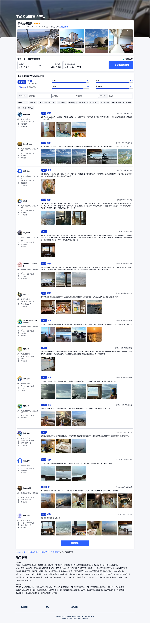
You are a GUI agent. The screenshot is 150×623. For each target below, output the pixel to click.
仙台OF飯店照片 (109, 590)
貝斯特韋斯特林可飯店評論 (63, 565)
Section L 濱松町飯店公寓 (122, 574)
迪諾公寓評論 (96, 565)
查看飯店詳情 (63, 27)
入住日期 (22, 64)
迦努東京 (71, 577)
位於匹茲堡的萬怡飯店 (78, 587)
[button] (136, 3)
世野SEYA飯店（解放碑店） (108, 577)
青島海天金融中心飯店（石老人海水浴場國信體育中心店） (48, 577)
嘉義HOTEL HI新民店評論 (116, 587)
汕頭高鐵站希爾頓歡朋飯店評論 (70, 590)
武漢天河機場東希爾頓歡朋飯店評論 (60, 574)
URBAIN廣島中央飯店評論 (24, 568)
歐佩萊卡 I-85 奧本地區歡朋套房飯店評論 (101, 568)
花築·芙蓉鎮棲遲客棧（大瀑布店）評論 (45, 590)
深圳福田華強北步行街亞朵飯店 (102, 574)
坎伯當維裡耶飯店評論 (23, 571)
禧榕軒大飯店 (123, 577)
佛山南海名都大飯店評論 (45, 565)
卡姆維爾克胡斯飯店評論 (39, 571)
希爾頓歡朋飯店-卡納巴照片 (49, 593)
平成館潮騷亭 (55, 552)
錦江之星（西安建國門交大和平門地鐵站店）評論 (31, 574)
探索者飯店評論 (61, 568)
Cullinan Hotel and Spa (23, 580)
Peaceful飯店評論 (118, 571)
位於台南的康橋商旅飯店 (44, 587)
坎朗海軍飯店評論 (121, 568)
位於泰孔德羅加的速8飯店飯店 (96, 587)
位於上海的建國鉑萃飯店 (61, 587)
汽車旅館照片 (121, 590)
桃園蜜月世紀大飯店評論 (24, 590)
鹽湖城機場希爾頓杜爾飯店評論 (44, 568)
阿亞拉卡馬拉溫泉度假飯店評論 (26, 565)
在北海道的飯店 (33, 552)
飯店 (24, 552)
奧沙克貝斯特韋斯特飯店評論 (76, 568)
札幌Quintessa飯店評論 (110, 565)
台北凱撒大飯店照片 (32, 593)
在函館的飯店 (44, 552)
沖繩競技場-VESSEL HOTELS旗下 (87, 577)
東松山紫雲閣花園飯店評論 (82, 565)
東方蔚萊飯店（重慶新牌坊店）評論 (60, 571)
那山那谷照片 (20, 593)
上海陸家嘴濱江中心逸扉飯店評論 (92, 590)
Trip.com (18, 552)
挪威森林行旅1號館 (22, 577)
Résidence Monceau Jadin (82, 574)
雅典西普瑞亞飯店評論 (81, 571)
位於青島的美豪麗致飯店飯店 (25, 587)
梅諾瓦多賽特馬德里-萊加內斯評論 (100, 571)
